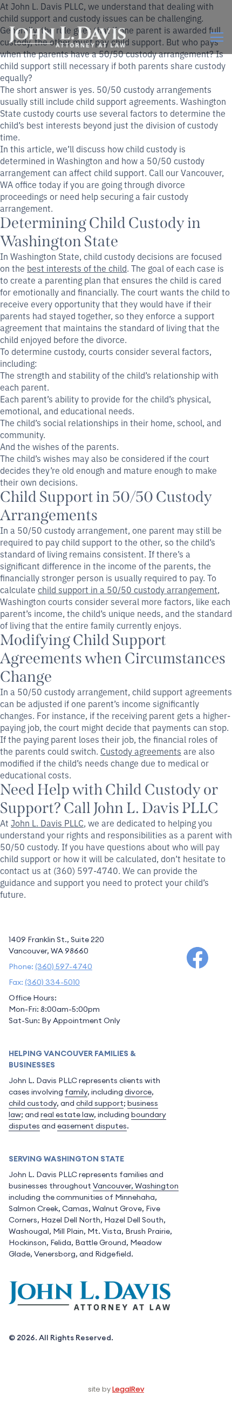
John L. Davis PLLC (47, 823)
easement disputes (92, 1126)
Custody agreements (140, 751)
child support (100, 1103)
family (76, 1092)
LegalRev (128, 1389)
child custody (33, 1103)
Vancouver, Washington (136, 1186)
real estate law (67, 1114)
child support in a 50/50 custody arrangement (127, 589)
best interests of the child (77, 268)
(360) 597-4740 (63, 966)
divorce (138, 1092)
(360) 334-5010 (52, 982)
